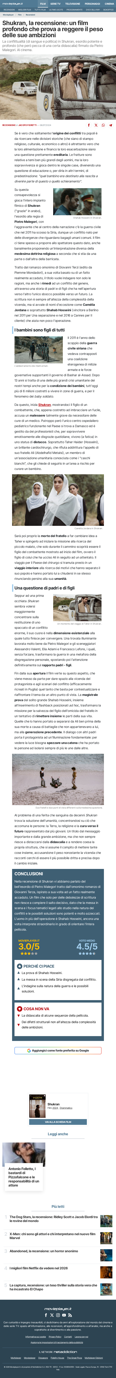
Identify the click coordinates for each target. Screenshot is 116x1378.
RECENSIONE (9, 125)
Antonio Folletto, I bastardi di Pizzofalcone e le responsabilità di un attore (23, 1177)
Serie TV (55, 3)
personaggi (92, 3)
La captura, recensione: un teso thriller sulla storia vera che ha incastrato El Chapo (53, 1287)
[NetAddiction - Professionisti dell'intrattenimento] (65, 1352)
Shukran (44, 405)
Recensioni (9, 10)
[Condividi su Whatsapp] (103, 125)
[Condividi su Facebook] (89, 125)
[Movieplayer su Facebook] (46, 1315)
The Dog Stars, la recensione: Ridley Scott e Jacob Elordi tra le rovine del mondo (54, 1219)
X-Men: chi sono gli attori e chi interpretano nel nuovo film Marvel (52, 1236)
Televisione (72, 3)
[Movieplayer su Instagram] (58, 1315)
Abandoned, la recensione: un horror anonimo (44, 1251)
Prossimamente (74, 10)
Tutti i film (40, 10)
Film (43, 3)
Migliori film (24, 10)
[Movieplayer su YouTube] (64, 1315)
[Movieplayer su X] (52, 1315)
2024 (55, 1107)
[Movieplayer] (58, 1308)
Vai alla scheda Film (58, 1121)
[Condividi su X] (96, 125)
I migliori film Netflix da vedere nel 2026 (39, 1268)
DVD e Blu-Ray (93, 10)
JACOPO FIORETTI (27, 125)
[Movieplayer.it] (12, 4)
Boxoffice (108, 10)
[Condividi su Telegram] (111, 125)
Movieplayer (8, 15)
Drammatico (66, 1107)
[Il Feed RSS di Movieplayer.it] (70, 1315)
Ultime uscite (56, 10)
